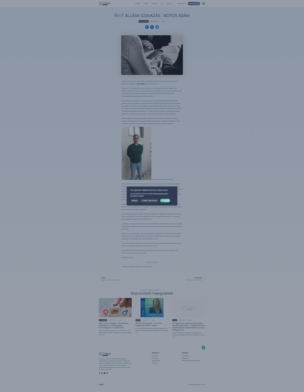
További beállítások (149, 200)
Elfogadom (165, 200)
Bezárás (134, 200)
